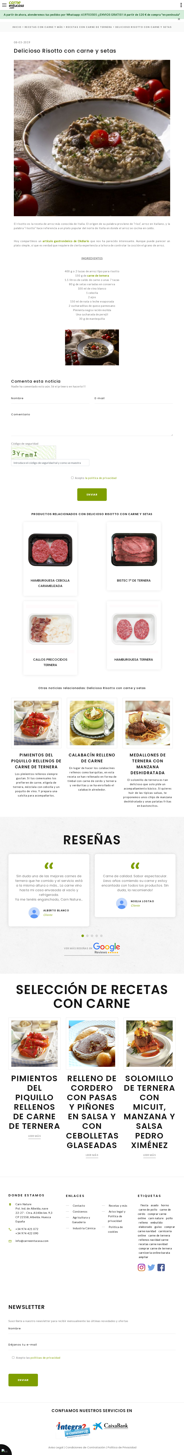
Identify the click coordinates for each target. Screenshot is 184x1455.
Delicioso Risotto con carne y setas (143, 27)
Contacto (79, 1205)
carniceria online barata (154, 1252)
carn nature (156, 1218)
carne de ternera (98, 275)
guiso (158, 1226)
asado (155, 1205)
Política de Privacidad (122, 1447)
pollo (169, 1218)
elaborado (145, 1226)
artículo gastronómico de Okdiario (66, 241)
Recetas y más (118, 1205)
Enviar (23, 1380)
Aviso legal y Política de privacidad (117, 1216)
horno (165, 1205)
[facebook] (161, 1267)
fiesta (144, 1205)
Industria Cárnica (84, 1228)
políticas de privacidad (45, 1357)
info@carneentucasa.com (32, 1240)
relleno (143, 1222)
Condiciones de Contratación (85, 1447)
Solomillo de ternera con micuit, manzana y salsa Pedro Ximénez (149, 1112)
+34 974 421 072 (26, 1229)
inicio (16, 27)
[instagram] (141, 1267)
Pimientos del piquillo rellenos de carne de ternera (36, 761)
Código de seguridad (24, 443)
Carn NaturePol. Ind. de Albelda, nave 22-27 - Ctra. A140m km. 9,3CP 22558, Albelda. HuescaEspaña (33, 1212)
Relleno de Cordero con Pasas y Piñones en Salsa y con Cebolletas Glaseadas (92, 1112)
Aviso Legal (55, 1447)
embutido (157, 1222)
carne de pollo (148, 1209)
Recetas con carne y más (44, 27)
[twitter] (151, 1267)
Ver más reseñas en (78, 948)
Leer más (34, 1136)
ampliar (143, 1257)
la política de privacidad (101, 477)
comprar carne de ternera (155, 1248)
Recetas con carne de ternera (89, 27)
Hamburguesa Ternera (133, 659)
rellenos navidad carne (154, 1239)
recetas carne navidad (153, 1244)
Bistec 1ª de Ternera (134, 580)
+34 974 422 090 (26, 1233)
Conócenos (80, 1211)
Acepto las (38, 1357)
